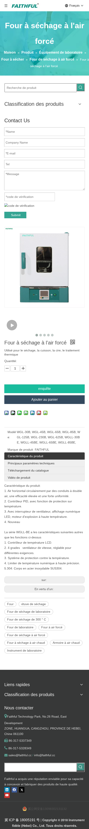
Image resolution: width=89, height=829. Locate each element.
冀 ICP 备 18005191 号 (22, 820)
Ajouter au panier (44, 399)
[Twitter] (21, 790)
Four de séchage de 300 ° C (26, 619)
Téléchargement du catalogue (28, 470)
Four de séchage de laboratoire (28, 611)
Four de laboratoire (20, 627)
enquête (44, 389)
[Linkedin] (7, 790)
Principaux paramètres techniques (31, 463)
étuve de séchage (33, 604)
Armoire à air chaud (66, 642)
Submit (16, 215)
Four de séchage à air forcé (26, 635)
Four (10, 604)
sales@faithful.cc (20, 755)
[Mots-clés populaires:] (80, 87)
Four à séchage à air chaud (26, 642)
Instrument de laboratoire (24, 650)
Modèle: (12, 434)
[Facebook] (14, 790)
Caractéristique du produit (25, 456)
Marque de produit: (21, 449)
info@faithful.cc (44, 755)
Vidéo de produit (19, 477)
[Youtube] (7, 795)
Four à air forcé (51, 627)
